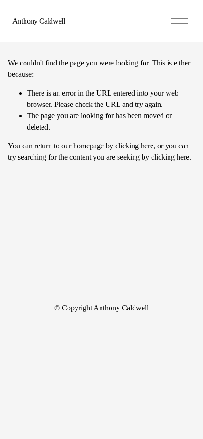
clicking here (134, 146)
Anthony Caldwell (38, 21)
